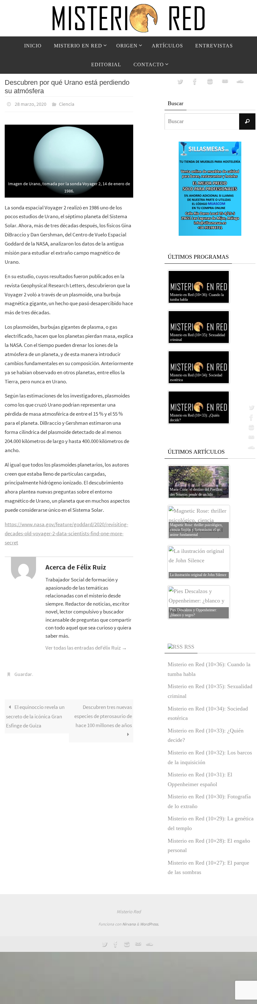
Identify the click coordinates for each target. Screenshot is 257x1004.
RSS (189, 647)
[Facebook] (250, 417)
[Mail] (250, 437)
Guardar (23, 672)
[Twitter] (250, 407)
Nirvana (129, 924)
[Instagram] (250, 427)
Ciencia (66, 103)
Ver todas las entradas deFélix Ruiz (86, 645)
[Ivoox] (250, 447)
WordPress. (149, 924)
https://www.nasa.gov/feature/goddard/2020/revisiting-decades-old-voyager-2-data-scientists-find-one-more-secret (66, 531)
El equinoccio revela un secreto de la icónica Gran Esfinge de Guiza (35, 713)
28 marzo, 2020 (30, 103)
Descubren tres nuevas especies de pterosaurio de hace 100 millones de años (103, 712)
